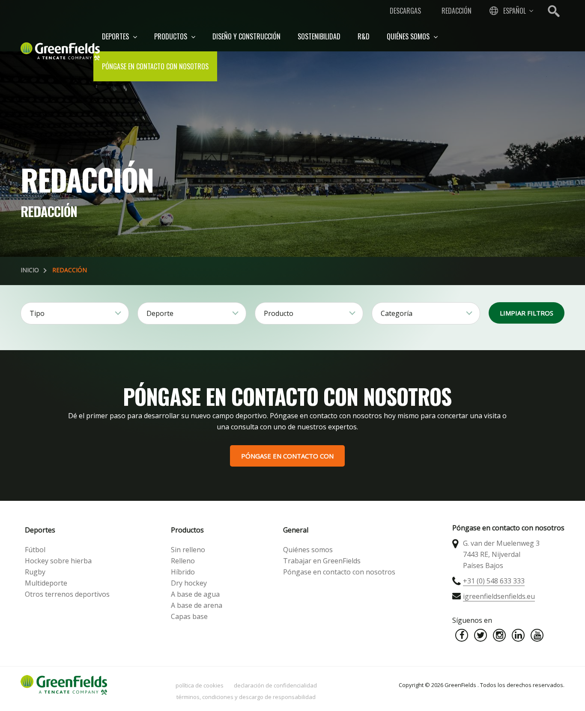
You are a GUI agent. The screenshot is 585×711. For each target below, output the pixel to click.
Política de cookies (200, 685)
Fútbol (35, 549)
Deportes (116, 36)
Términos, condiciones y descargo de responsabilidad (246, 697)
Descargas (405, 11)
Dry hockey (189, 583)
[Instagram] (499, 635)
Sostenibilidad (319, 36)
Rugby (35, 572)
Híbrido (183, 572)
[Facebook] (461, 635)
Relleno (183, 560)
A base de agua (195, 594)
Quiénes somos (409, 36)
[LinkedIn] (518, 635)
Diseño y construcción (246, 36)
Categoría (396, 313)
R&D (364, 36)
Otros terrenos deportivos (67, 594)
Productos (171, 36)
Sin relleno (188, 549)
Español (514, 11)
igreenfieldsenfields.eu (499, 596)
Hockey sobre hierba (58, 560)
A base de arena (196, 605)
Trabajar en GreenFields (322, 560)
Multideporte (46, 583)
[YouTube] (537, 635)
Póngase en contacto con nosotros (155, 66)
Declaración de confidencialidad (275, 685)
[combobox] (510, 10)
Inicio (30, 270)
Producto (278, 313)
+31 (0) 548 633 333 (494, 581)
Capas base (189, 616)
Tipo (37, 313)
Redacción (457, 11)
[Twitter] (480, 635)
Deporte (159, 313)
